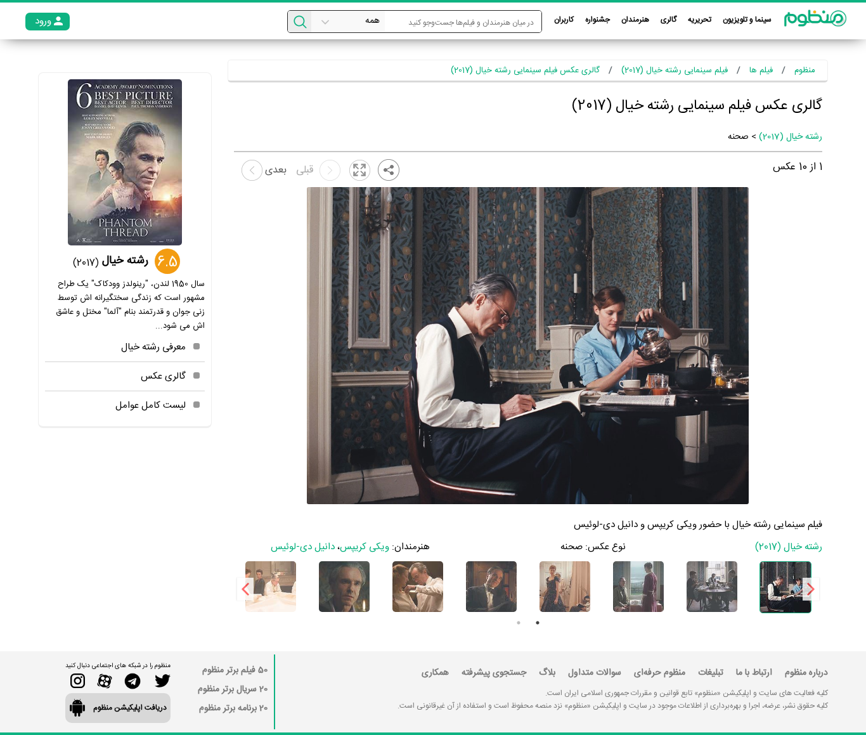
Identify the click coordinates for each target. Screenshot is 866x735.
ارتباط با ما (754, 672)
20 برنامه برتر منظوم (233, 708)
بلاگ (547, 672)
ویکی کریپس (364, 547)
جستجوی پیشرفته (494, 672)
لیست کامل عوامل (150, 405)
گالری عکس (163, 376)
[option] (785, 587)
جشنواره (597, 19)
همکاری (435, 672)
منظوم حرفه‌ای (659, 672)
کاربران (564, 19)
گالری (668, 19)
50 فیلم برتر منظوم (235, 670)
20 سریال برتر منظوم (233, 689)
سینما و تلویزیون (747, 19)
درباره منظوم (806, 672)
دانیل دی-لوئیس (303, 547)
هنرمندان (635, 19)
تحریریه (699, 19)
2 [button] (518, 622)
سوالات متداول (594, 672)
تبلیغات (710, 672)
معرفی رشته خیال (153, 347)
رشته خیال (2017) (790, 137)
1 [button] (537, 622)
